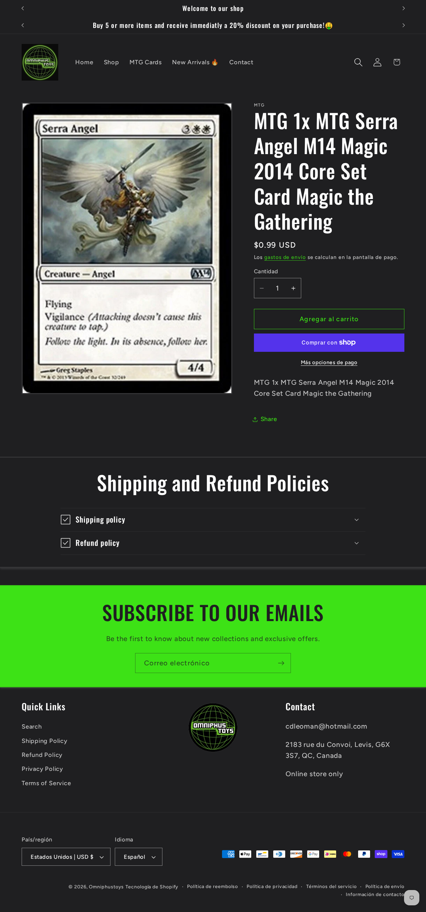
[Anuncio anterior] (22, 8)
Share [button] (269, 419)
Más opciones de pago (329, 362)
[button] (358, 62)
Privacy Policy (42, 769)
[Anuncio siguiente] (403, 8)
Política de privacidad (272, 886)
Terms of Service (46, 783)
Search (32, 726)
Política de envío (384, 886)
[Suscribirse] (281, 663)
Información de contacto (375, 894)
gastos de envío (285, 257)
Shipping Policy (45, 741)
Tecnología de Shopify (151, 887)
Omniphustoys (106, 887)
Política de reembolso (212, 886)
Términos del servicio (331, 886)
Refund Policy (42, 755)
